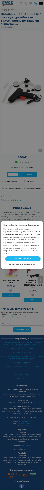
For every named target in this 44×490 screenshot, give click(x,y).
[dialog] (22, 245)
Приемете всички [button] (23, 259)
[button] (22, 264)
